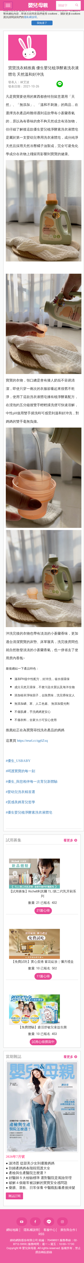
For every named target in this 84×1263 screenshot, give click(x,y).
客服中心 (50, 1229)
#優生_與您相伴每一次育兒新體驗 (32, 781)
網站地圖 (12, 1229)
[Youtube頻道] (21, 1221)
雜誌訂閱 (14, 1196)
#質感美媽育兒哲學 (20, 802)
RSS (41, 1234)
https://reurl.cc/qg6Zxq (32, 740)
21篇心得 (43, 910)
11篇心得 (43, 976)
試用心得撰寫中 (43, 1042)
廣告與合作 (67, 1229)
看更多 (68, 840)
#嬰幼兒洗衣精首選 (20, 792)
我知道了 (42, 22)
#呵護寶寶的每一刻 (20, 771)
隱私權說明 (30, 17)
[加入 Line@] (49, 1221)
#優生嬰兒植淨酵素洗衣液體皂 (29, 812)
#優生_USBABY (18, 761)
